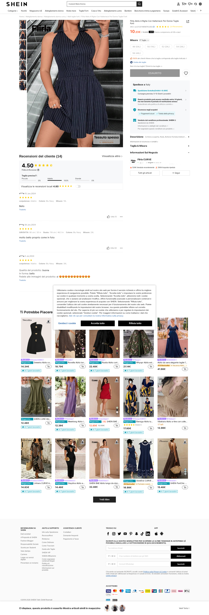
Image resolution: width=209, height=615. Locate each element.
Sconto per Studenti (28, 548)
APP (156, 528)
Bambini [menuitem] (128, 11)
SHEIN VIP (46, 553)
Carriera (24, 554)
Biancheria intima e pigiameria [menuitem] (147, 11)
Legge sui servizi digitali (27, 559)
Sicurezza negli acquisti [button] (148, 110)
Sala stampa (25, 551)
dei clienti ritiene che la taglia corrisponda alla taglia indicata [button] (159, 58)
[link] (184, 4)
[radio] (136, 46)
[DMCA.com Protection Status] (114, 600)
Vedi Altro (104, 499)
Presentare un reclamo (29, 563)
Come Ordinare (48, 542)
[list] (128, 534)
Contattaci (67, 532)
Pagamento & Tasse (71, 539)
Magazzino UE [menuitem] (36, 11)
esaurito (154, 73)
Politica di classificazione (47, 564)
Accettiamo (111, 586)
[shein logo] (16, 4)
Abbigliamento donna (34, 17)
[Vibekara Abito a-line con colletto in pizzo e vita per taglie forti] (173, 397)
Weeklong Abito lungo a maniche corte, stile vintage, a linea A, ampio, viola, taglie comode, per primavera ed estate (71, 421)
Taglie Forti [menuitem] (83, 11)
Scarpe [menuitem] (166, 11)
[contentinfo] (148, 592)
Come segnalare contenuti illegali (48, 560)
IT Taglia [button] (142, 40)
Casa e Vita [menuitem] (96, 11)
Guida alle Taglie (48, 549)
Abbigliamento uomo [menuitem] (113, 11)
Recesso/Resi (47, 536)
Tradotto (22, 210)
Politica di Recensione (29, 170)
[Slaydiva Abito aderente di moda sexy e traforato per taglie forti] (70, 458)
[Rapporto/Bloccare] (121, 216)
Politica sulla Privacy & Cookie (155, 572)
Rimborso (45, 539)
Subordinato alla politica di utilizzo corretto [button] (155, 104)
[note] (31, 370)
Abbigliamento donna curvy (55, 17)
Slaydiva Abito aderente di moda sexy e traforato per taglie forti (71, 483)
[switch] (78, 186)
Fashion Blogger (27, 541)
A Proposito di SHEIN (29, 537)
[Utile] (108, 216)
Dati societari (26, 534)
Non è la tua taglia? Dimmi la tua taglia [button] (145, 66)
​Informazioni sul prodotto (48, 569)
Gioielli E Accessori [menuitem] (180, 11)
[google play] (162, 535)
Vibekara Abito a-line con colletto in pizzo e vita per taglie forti (173, 421)
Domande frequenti (70, 536)
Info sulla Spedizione (50, 532)
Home (21, 17)
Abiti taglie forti (73, 17)
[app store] (156, 535)
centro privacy (111, 576)
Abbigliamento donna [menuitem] (54, 11)
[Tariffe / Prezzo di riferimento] (141, 32)
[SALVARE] (186, 73)
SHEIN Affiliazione (49, 556)
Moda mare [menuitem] (71, 11)
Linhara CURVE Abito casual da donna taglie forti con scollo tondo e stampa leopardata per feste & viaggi (36, 483)
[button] (195, 4)
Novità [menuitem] (24, 11)
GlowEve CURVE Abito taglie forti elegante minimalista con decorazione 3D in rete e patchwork (139, 481)
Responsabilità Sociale (30, 544)
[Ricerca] (139, 4)
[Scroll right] (201, 10)
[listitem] (36, 344)
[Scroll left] (197, 10)
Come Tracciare (48, 546)
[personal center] (178, 4)
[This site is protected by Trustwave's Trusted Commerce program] (108, 600)
